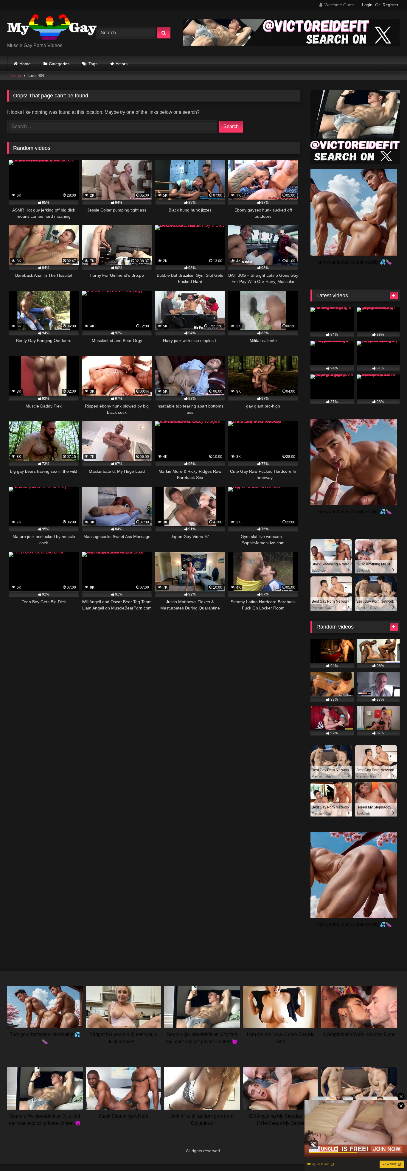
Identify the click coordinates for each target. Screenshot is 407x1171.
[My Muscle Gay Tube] (52, 28)
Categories (59, 63)
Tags (92, 63)
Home (25, 63)
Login (367, 4)
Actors (122, 63)
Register (390, 4)
